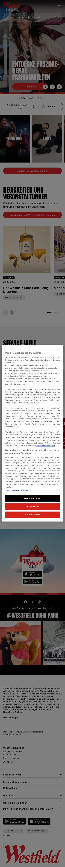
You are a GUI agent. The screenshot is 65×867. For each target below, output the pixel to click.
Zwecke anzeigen (32, 498)
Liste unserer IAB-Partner (16, 490)
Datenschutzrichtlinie (45, 445)
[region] (32, 433)
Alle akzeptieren (32, 514)
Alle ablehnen (32, 506)
